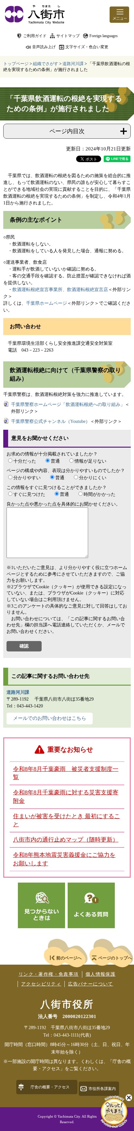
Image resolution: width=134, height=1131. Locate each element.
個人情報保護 (100, 974)
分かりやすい (27, 477)
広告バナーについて (90, 984)
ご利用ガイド (35, 36)
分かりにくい (92, 477)
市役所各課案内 (102, 1088)
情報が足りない (90, 461)
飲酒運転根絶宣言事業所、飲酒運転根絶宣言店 (60, 289)
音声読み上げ (44, 47)
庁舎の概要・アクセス (50, 1087)
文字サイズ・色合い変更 (86, 47)
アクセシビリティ (41, 984)
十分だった (24, 461)
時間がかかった (99, 494)
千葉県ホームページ (46, 303)
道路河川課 (73, 63)
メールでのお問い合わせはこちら (49, 718)
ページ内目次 (67, 131)
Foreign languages (103, 36)
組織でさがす (45, 63)
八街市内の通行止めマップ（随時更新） (65, 839)
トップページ (16, 63)
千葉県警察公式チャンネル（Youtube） (50, 421)
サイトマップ (68, 36)
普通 (55, 461)
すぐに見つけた (29, 494)
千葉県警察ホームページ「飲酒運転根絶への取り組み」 (68, 404)
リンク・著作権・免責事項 (49, 974)
